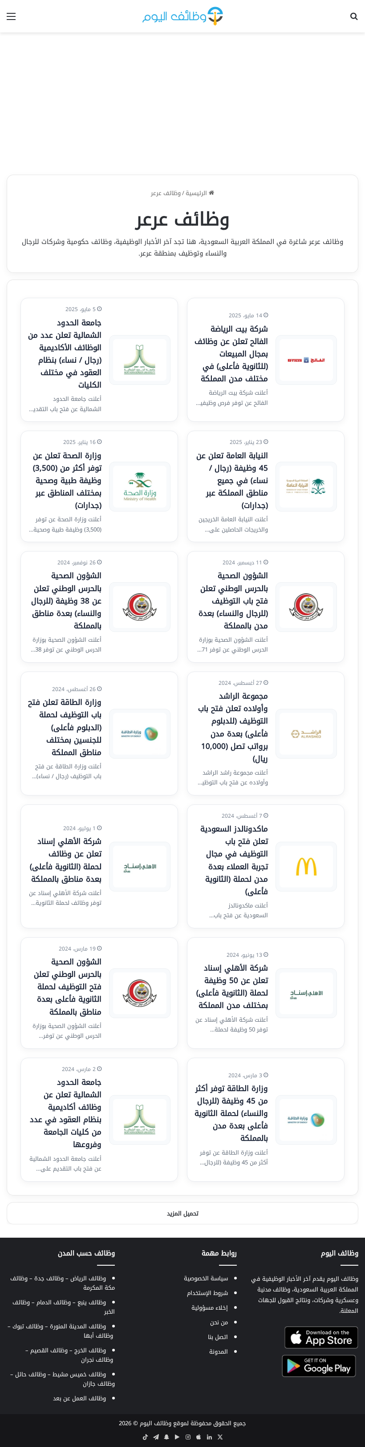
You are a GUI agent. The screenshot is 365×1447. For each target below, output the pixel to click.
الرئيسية (197, 193)
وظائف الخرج (90, 1350)
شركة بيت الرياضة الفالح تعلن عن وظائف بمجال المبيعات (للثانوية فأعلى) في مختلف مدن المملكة (231, 354)
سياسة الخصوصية (206, 1278)
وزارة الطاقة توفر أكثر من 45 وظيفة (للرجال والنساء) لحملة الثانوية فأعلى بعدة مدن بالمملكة (231, 1113)
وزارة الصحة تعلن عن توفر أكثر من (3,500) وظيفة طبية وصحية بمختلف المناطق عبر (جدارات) (67, 480)
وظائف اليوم (155, 1423)
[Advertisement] (182, 103)
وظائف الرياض (88, 1278)
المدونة (218, 1351)
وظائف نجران (97, 1359)
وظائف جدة (49, 1278)
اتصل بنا (218, 1337)
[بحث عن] (353, 20)
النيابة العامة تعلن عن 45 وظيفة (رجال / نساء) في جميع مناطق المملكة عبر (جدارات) (232, 480)
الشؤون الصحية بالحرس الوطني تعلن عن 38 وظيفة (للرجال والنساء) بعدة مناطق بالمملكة (66, 600)
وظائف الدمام (53, 1302)
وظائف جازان (99, 1383)
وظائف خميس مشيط (79, 1374)
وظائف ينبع (91, 1302)
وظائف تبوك (27, 1326)
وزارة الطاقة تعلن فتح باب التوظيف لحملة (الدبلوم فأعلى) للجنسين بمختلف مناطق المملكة (64, 727)
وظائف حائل (30, 1374)
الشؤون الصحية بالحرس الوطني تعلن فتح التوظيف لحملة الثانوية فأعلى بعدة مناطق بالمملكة (67, 987)
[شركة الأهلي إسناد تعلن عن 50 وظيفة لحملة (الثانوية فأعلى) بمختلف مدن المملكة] (306, 993)
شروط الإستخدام (207, 1293)
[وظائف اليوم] (183, 16)
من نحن (219, 1322)
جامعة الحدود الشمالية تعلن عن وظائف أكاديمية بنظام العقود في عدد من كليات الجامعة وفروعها (65, 1113)
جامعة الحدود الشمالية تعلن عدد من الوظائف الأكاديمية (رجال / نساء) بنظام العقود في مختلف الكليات (64, 354)
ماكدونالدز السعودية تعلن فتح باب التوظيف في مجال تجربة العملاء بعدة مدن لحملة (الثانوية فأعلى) (234, 860)
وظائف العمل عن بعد (79, 1398)
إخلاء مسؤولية (209, 1307)
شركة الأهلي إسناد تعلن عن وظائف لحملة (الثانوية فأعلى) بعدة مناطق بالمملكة (65, 860)
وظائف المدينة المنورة (78, 1326)
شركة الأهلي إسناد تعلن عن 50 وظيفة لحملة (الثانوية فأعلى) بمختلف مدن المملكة (232, 986)
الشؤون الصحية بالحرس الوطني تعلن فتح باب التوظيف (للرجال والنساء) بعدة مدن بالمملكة (233, 600)
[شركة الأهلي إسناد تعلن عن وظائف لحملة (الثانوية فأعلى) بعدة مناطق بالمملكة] (139, 866)
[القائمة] (11, 20)
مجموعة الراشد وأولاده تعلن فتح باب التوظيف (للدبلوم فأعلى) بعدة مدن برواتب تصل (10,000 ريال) (233, 727)
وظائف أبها (98, 1335)
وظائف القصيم (49, 1350)
